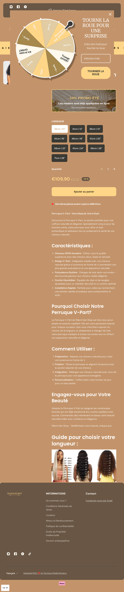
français (10, 573)
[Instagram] (11, 6)
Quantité (57, 169)
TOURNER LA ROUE (96, 73)
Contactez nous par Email (99, 500)
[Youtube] (25, 6)
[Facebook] (18, 6)
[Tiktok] (29, 553)
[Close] (110, 14)
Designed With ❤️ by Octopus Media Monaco (45, 573)
